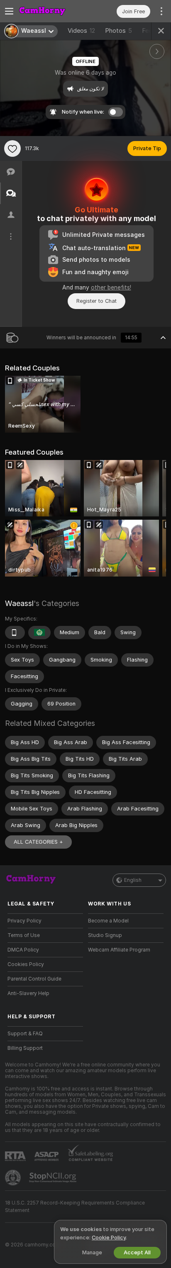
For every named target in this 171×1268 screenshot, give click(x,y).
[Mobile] (15, 632)
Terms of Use (23, 935)
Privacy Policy (24, 921)
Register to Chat (96, 301)
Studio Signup (105, 935)
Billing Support (25, 1048)
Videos (81, 30)
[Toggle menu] (9, 11)
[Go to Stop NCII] (53, 1178)
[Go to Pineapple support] (13, 1177)
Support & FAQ (25, 1034)
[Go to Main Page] (52, 11)
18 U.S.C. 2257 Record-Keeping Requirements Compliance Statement (75, 1206)
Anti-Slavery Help (28, 993)
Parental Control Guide (34, 979)
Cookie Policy (109, 1237)
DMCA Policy (23, 950)
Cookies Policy (25, 964)
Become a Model (108, 921)
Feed (149, 30)
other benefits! (111, 287)
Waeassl (19, 603)
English (133, 880)
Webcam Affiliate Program (119, 950)
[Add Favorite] (12, 148)
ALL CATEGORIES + (38, 842)
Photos (118, 30)
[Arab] (39, 632)
